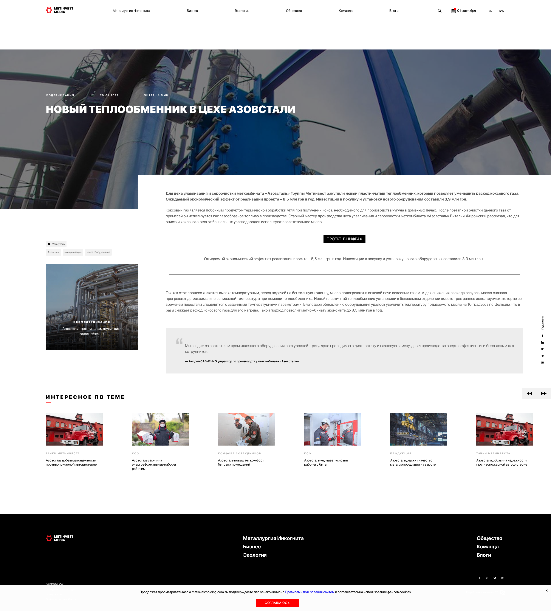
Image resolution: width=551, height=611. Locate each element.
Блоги (394, 11)
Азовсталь (53, 252)
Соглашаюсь (277, 603)
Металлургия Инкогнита (131, 11)
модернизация (73, 252)
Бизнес (192, 11)
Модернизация (60, 95)
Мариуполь (58, 243)
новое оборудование (98, 252)
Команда (346, 11)
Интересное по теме (85, 397)
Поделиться (542, 323)
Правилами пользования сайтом (309, 592)
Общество (294, 11)
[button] (529, 393)
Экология (242, 11)
